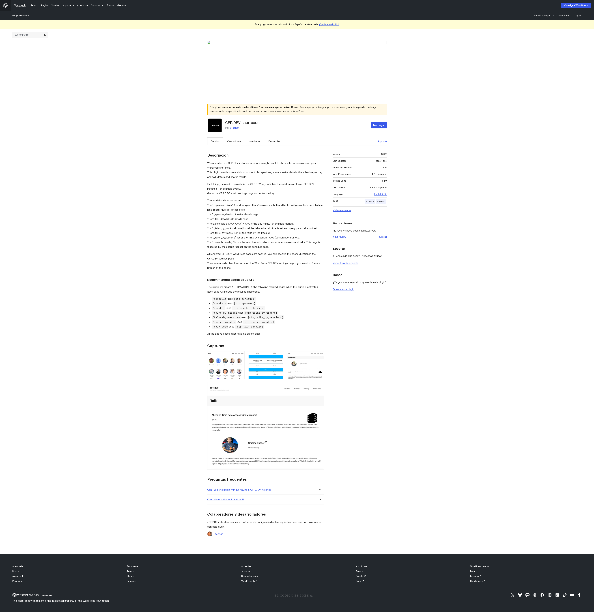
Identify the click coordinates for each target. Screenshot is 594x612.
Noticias (16, 571)
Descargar (379, 125)
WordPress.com (479, 566)
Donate (361, 576)
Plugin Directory (20, 15)
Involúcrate (361, 566)
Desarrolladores (249, 576)
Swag (360, 581)
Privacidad (17, 581)
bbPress (475, 576)
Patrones (131, 581)
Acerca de (17, 566)
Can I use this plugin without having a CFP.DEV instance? (239, 489)
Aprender (246, 566)
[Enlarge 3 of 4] (319, 355)
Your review (339, 236)
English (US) (380, 194)
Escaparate (132, 566)
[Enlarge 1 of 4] (240, 355)
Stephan (234, 127)
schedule (370, 201)
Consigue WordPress (576, 5)
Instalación (255, 141)
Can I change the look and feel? (225, 499)
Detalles (215, 141)
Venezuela (47, 595)
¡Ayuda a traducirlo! (329, 24)
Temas (130, 571)
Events (359, 571)
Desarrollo (274, 141)
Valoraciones (234, 141)
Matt (474, 571)
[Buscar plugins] (45, 35)
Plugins (130, 576)
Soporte (382, 141)
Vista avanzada (342, 210)
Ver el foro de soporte (345, 263)
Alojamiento (18, 576)
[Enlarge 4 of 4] (319, 386)
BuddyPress (477, 581)
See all (383, 236)
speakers (381, 201)
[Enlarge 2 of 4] (280, 355)
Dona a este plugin (343, 289)
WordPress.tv (249, 581)
